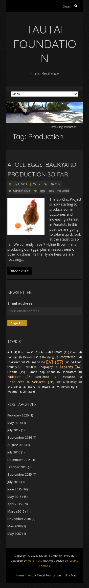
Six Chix (55, 184)
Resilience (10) (46, 377)
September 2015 (19, 474)
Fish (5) (69, 362)
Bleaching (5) (26, 352)
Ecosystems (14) (70, 357)
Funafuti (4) (29, 367)
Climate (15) (60, 352)
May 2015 (14, 496)
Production (62, 190)
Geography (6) (48, 367)
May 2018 (14, 422)
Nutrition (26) (19, 376)
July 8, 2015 (19, 184)
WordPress (34, 560)
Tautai (37, 184)
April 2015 (14, 504)
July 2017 (13, 430)
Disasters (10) (32, 357)
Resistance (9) (71, 377)
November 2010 (19, 519)
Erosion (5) (37, 362)
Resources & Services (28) (30, 381)
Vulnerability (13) (69, 387)
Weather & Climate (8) (21, 391)
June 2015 (14, 489)
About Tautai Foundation (44, 575)
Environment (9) (18, 362)
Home (53, 127)
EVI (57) (55, 362)
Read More (18, 270)
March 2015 (15, 511)
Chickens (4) (43, 352)
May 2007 (14, 533)
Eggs (42, 190)
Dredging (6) (50, 357)
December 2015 (19, 459)
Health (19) (16, 372)
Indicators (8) (72, 372)
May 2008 (14, 526)
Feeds (50, 190)
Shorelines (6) (16, 386)
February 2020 (18, 415)
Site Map (71, 575)
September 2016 (19, 437)
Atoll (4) (12, 352)
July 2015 (13, 482)
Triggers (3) (48, 386)
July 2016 (13, 452)
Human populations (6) (44, 372)
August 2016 (16, 445)
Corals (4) (76, 352)
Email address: (20, 303)
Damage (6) (14, 357)
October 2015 (17, 467)
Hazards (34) (70, 367)
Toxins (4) (34, 386)
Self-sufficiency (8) (69, 381)
